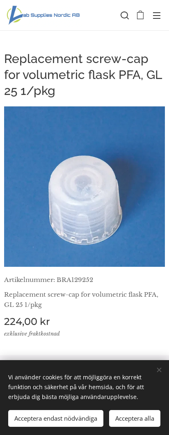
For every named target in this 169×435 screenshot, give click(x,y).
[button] (124, 15)
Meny (156, 15)
